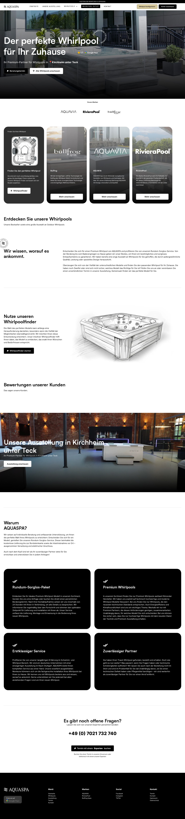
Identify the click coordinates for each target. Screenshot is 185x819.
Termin (50, 800)
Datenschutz (154, 800)
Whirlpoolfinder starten (20, 351)
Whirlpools (69, 6)
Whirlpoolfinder (20, 191)
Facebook (119, 793)
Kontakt (107, 6)
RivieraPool (86, 796)
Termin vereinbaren (167, 6)
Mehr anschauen (66, 196)
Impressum (153, 798)
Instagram (119, 796)
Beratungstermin (17, 71)
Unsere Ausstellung (51, 6)
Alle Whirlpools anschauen (48, 71)
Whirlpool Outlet (90, 6)
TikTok (118, 798)
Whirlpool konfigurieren (147, 6)
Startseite (34, 6)
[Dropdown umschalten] (76, 6)
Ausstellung (52, 798)
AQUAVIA (85, 793)
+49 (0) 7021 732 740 (92, 733)
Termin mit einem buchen (94, 748)
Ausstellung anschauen (17, 464)
